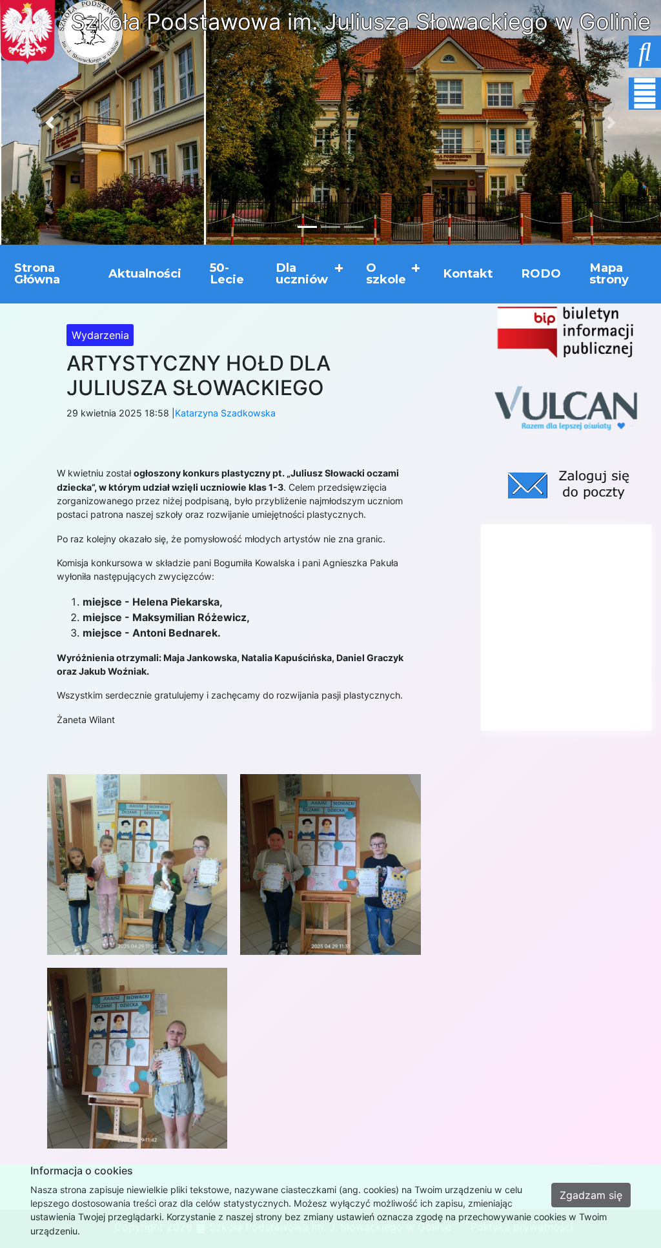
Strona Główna (37, 273)
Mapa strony (609, 273)
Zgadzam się (591, 1195)
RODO (541, 273)
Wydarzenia (100, 335)
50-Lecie (227, 273)
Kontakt (468, 273)
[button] (49, 122)
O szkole (386, 273)
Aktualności (144, 273)
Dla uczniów (302, 273)
